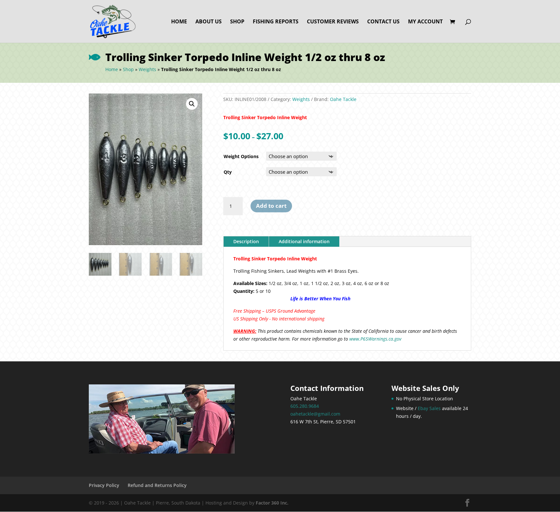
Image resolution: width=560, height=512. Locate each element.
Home (179, 22)
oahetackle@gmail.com (315, 414)
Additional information (304, 241)
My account (425, 22)
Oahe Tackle (343, 99)
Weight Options (241, 156)
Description (246, 241)
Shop (237, 22)
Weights (147, 69)
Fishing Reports (275, 22)
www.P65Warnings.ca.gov (375, 339)
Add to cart (271, 205)
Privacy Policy (104, 485)
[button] (192, 104)
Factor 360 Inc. (272, 503)
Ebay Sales (429, 408)
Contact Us (383, 22)
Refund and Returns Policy (157, 485)
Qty (228, 172)
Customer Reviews (333, 22)
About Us (208, 22)
